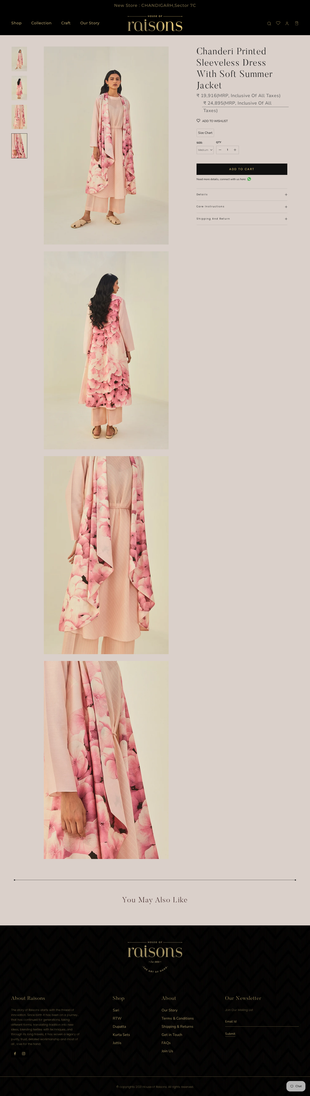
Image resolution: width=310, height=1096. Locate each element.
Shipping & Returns (177, 1026)
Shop (16, 23)
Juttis (117, 1042)
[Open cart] (297, 23)
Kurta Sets (121, 1034)
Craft (66, 23)
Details (202, 194)
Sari (116, 1010)
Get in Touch (172, 1034)
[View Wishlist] (278, 23)
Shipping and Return (213, 218)
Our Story (90, 23)
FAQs (166, 1042)
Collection (41, 23)
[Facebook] (15, 1053)
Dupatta (119, 1026)
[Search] (269, 23)
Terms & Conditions (178, 1018)
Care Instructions (211, 206)
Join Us (167, 1051)
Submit (230, 1034)
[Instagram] (23, 1053)
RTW (117, 1018)
